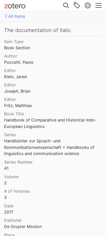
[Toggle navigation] (98, 5)
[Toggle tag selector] (77, 5)
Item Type (13, 41)
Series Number (18, 162)
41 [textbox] (6, 168)
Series (10, 134)
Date (8, 205)
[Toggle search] (66, 5)
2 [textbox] (5, 182)
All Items (16, 16)
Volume (11, 176)
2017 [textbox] (8, 212)
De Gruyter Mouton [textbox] (23, 226)
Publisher (13, 220)
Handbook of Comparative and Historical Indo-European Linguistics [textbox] (50, 123)
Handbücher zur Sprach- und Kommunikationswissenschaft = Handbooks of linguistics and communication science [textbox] (50, 147)
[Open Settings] (87, 5)
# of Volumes (17, 191)
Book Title (14, 113)
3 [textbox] (5, 197)
